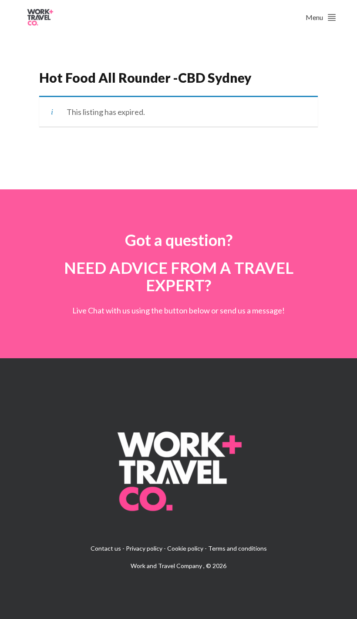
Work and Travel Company (167, 565)
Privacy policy (144, 548)
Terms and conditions (237, 548)
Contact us (106, 548)
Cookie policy (185, 548)
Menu (314, 17)
